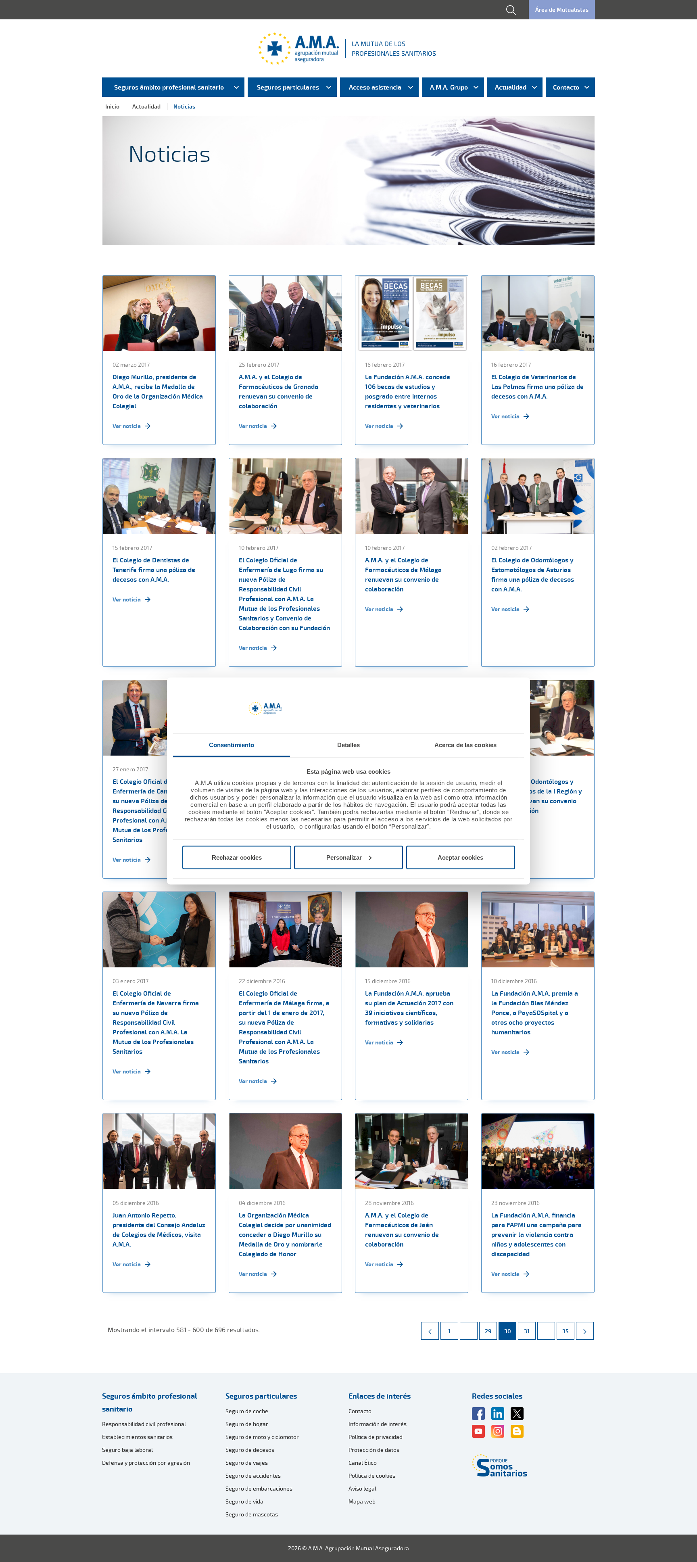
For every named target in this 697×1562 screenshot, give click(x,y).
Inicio (112, 106)
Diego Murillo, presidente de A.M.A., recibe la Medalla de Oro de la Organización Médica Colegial (158, 391)
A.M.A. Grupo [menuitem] (449, 87)
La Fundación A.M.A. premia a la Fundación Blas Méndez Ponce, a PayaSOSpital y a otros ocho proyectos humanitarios (534, 1012)
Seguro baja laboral (127, 1449)
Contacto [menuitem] (566, 87)
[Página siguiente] (585, 1331)
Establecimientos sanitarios (137, 1437)
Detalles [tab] (348, 744)
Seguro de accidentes (253, 1475)
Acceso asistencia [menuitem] (375, 87)
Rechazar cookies (237, 857)
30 (510, 1331)
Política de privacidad (375, 1437)
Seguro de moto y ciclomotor (262, 1437)
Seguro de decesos (249, 1449)
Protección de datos (373, 1449)
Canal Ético (362, 1462)
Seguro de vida (244, 1501)
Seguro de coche (246, 1411)
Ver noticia (127, 426)
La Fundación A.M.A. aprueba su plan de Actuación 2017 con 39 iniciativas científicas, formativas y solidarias (409, 1008)
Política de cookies (371, 1475)
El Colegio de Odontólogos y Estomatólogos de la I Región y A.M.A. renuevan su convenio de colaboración (536, 796)
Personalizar (344, 857)
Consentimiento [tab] (231, 744)
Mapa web (362, 1501)
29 (490, 1331)
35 (568, 1331)
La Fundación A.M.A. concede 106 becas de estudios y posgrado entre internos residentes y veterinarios (407, 391)
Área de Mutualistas (561, 9)
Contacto (359, 1411)
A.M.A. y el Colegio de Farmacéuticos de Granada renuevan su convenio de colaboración (278, 391)
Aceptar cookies (460, 857)
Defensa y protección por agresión (146, 1462)
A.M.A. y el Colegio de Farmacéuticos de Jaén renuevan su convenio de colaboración (402, 1230)
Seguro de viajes (246, 1462)
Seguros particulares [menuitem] (288, 87)
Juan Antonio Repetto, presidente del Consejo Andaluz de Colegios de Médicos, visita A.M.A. (159, 1230)
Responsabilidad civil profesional (144, 1424)
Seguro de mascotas (251, 1514)
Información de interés (377, 1424)
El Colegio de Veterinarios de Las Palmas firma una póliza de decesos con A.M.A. (537, 386)
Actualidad (146, 106)
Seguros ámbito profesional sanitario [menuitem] (169, 87)
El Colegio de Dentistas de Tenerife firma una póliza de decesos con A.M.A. (154, 569)
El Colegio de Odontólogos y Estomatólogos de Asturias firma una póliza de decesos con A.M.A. (532, 574)
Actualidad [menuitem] (510, 87)
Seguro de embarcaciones (258, 1488)
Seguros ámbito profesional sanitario (149, 1402)
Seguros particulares (261, 1396)
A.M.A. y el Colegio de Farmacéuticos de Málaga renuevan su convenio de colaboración (403, 574)
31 (530, 1331)
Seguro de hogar (246, 1424)
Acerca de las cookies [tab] (465, 744)
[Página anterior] (430, 1331)
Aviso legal (362, 1488)
